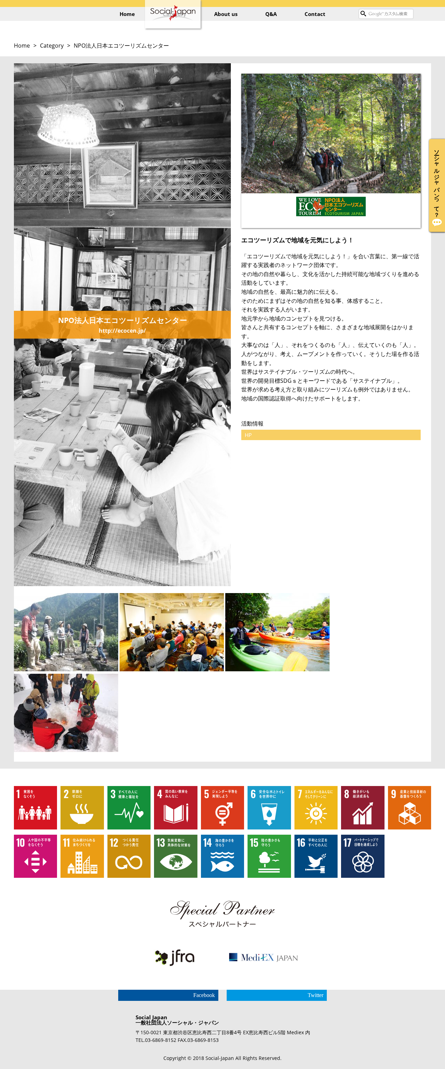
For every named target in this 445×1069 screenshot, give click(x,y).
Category (52, 45)
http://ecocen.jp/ (122, 330)
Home (127, 13)
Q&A (271, 13)
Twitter (315, 995)
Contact (315, 13)
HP (248, 434)
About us (225, 13)
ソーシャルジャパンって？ (437, 180)
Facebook (204, 995)
